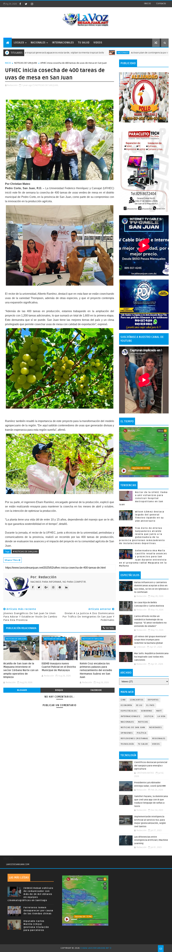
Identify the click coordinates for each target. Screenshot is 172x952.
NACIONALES (38, 42)
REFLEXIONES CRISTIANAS (134, 738)
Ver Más (110, 627)
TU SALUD (84, 42)
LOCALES (19, 42)
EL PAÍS (150, 705)
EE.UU (139, 705)
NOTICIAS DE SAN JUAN (25, 62)
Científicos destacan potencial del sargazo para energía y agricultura (150, 765)
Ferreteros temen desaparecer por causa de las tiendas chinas (38, 910)
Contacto (161, 3)
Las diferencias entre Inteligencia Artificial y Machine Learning (151, 840)
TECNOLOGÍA (127, 744)
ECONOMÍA (126, 705)
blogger (22, 690)
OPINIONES (127, 733)
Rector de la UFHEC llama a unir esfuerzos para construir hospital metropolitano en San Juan (143, 498)
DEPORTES (153, 700)
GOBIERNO (146, 711)
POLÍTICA (141, 733)
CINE (123, 700)
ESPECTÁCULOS (129, 711)
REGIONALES (158, 738)
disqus (59, 690)
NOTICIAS (143, 722)
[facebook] (20, 3)
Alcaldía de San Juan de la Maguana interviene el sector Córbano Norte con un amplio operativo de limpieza (20, 670)
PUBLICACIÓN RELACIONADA (21, 628)
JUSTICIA (148, 716)
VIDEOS (98, 42)
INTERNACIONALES (63, 42)
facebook (96, 690)
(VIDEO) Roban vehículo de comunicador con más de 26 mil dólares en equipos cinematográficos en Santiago (30, 894)
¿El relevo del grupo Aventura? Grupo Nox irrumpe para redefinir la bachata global (150, 639)
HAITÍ (159, 711)
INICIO (147, 3)
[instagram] (31, 3)
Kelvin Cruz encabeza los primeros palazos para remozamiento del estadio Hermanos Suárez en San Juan (96, 670)
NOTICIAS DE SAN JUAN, (46, 85)
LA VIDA (161, 716)
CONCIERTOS (137, 700)
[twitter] (26, 3)
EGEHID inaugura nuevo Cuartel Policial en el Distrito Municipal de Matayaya (59, 667)
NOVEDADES (155, 727)
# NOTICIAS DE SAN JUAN (25, 551)
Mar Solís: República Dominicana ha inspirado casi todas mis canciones (151, 656)
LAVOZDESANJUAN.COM (17, 864)
